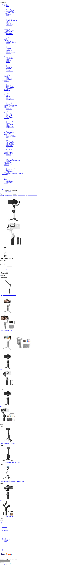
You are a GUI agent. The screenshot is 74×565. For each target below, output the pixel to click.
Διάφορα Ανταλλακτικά (10, 127)
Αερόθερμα (8, 158)
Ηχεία (5, 92)
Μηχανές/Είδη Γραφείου (8, 164)
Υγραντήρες (8, 156)
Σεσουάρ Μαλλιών (9, 167)
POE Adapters (8, 53)
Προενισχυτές (8, 98)
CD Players (8, 96)
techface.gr (2, 195)
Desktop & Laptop (7, 29)
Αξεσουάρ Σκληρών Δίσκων (11, 42)
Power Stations (6, 118)
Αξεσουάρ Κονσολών (8, 74)
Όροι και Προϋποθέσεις (6, 537)
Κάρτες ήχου (8, 36)
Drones (5, 178)
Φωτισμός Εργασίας (9, 117)
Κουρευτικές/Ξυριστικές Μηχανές (11, 168)
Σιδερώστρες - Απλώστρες (10, 148)
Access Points (8, 48)
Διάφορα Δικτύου (9, 55)
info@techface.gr (5, 530)
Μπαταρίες (8, 123)
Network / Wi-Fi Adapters (10, 52)
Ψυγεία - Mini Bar (9, 149)
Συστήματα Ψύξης (9, 33)
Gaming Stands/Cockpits (8, 75)
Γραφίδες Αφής (8, 23)
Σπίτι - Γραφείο (4, 128)
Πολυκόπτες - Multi (9, 141)
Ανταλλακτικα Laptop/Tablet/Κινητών (10, 121)
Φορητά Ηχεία (6, 93)
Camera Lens (8, 85)
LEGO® (7, 77)
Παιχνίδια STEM (9, 79)
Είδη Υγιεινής (6, 172)
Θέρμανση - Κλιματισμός (8, 153)
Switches (7, 49)
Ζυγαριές (7, 151)
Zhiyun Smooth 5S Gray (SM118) (6, 386)
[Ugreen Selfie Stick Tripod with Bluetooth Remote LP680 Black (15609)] (8, 480)
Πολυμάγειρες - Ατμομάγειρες (11, 136)
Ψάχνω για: (2, 194)
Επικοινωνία (4, 186)
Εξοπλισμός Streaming (10, 64)
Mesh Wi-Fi (8, 51)
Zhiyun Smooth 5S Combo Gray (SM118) (7, 422)
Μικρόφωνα (8, 65)
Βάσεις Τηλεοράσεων (9, 102)
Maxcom (7, 6)
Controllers (6, 73)
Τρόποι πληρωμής (5, 541)
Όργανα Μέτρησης (9, 116)
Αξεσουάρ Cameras (9, 88)
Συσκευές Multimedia (9, 131)
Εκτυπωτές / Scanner (9, 57)
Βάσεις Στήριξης (9, 25)
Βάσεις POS (8, 104)
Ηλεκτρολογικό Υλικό (8, 162)
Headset (7, 59)
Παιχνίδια (6, 76)
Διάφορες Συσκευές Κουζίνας (11, 150)
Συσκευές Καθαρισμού (10, 135)
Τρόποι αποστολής (5, 540)
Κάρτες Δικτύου (9, 50)
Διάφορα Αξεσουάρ (9, 171)
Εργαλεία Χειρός (9, 114)
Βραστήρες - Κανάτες (9, 143)
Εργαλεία (5, 112)
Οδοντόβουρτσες (9, 169)
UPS (7, 69)
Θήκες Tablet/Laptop (9, 18)
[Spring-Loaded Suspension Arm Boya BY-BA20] (8, 294)
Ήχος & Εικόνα (4, 80)
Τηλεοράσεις (6, 81)
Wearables (6, 13)
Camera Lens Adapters (10, 87)
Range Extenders (9, 46)
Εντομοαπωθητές (9, 182)
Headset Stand (8, 60)
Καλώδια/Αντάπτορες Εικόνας (9, 106)
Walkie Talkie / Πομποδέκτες (9, 11)
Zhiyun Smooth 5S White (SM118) (31, 195)
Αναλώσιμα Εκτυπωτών (10, 58)
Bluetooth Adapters (9, 71)
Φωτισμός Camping (9, 181)
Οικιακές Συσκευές (7, 134)
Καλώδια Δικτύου (9, 54)
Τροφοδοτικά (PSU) (9, 34)
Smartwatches (8, 14)
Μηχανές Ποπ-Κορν (9, 146)
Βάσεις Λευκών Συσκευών (8, 152)
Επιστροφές (4, 549)
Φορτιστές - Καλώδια (9, 24)
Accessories (8, 16)
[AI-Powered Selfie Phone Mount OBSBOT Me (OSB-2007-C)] (8, 461)
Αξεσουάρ (8, 177)
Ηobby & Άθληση (5, 174)
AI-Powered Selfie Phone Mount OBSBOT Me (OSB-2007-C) (11, 462)
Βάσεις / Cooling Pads (10, 30)
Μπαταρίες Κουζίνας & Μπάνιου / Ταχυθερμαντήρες (14, 173)
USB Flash (8, 43)
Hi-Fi (5, 94)
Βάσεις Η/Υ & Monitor (10, 103)
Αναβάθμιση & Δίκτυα (6, 28)
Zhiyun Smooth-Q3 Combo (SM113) (6, 330)
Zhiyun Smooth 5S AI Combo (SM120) (7, 516)
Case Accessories (9, 37)
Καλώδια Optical (9, 109)
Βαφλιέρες (8, 139)
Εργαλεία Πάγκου (9, 115)
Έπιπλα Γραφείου (7, 163)
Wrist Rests (8, 62)
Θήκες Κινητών (8, 17)
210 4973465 (4, 527)
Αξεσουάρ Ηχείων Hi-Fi (10, 99)
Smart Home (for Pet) (7, 133)
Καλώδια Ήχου (6, 107)
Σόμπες (7, 157)
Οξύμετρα (8, 170)
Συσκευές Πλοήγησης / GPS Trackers (10, 12)
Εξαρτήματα (8, 161)
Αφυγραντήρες (8, 155)
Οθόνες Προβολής (7, 90)
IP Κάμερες (8, 129)
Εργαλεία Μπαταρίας (9, 113)
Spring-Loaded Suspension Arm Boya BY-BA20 (8, 295)
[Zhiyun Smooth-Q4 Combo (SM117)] (15, 349)
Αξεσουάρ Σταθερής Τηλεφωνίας (11, 10)
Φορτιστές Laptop (9, 31)
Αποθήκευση (6, 40)
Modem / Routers (9, 45)
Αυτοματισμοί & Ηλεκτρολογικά (11, 130)
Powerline (8, 47)
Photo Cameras (8, 84)
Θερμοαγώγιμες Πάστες (10, 38)
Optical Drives (8, 68)
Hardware (6, 32)
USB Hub (8, 70)
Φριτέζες (7, 137)
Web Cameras (8, 66)
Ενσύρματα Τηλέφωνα (10, 9)
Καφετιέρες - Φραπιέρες (10, 144)
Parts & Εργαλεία (5, 111)
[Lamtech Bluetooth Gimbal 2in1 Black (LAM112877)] (8, 442)
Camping (5, 179)
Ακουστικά (8, 21)
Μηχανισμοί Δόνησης (9, 126)
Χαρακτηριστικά (5, 269)
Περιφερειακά (6, 56)
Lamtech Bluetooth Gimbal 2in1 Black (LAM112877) (9, 443)
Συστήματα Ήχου (9, 67)
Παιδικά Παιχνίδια (9, 78)
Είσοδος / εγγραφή (7, 191)
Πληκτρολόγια (8, 61)
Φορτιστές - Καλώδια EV (10, 176)
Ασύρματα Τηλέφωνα (9, 8)
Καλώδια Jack (8, 108)
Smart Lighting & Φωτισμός (8, 132)
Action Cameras (9, 83)
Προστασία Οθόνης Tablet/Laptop (11, 20)
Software (5, 39)
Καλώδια (7, 72)
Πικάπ (5, 100)
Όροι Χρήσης (4, 548)
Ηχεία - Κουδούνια (9, 124)
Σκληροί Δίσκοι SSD (9, 41)
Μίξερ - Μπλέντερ (9, 140)
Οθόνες (7, 122)
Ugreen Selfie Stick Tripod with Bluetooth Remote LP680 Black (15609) (12, 481)
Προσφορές (4, 185)
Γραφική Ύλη (6, 165)
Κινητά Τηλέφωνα (7, 5)
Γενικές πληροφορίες (5, 538)
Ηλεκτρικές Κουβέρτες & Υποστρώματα (13, 160)
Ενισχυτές (8, 97)
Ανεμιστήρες (8, 154)
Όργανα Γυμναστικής (9, 184)
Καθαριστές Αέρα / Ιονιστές (10, 159)
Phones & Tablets (5, 4)
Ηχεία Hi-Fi (8, 95)
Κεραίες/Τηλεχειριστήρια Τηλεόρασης (10, 105)
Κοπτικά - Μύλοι (9, 145)
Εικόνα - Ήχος (8, 27)
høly (4, 564)
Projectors (6, 89)
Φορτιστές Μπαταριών (10, 120)
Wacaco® (8, 180)
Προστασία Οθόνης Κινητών (11, 19)
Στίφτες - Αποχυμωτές (10, 142)
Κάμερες (7, 125)
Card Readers (8, 44)
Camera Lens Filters (9, 86)
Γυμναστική (6, 183)
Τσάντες (7, 15)
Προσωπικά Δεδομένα (6, 539)
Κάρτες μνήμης (8, 26)
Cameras (5, 82)
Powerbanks (8, 22)
